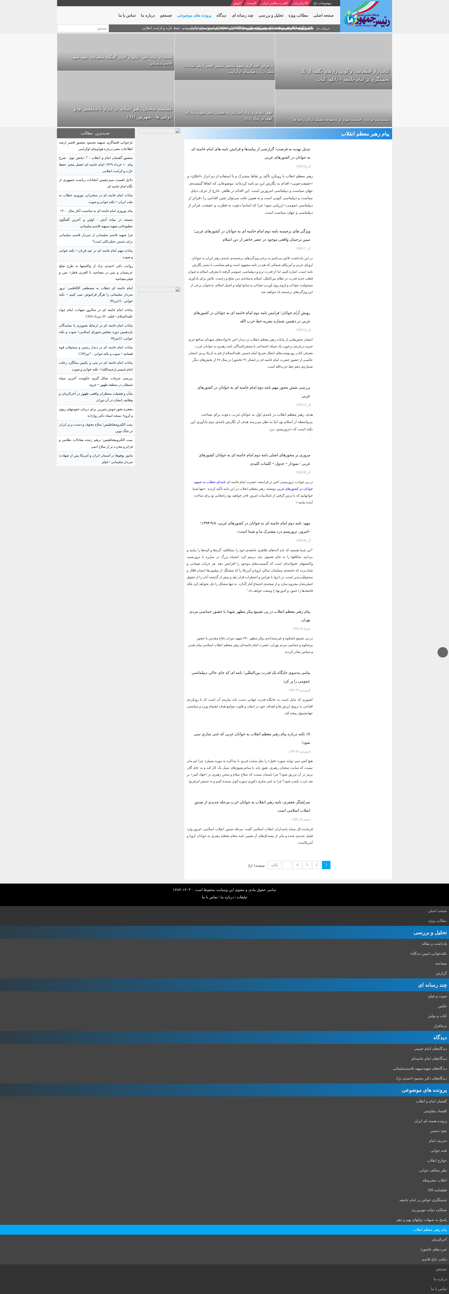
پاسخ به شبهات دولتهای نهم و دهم (422, 1220)
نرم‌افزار (440, 1026)
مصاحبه (441, 963)
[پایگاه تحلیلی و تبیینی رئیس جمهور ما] (159, 206)
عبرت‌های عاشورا (434, 1249)
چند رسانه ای (432, 985)
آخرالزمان (299, 3)
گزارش (441, 973)
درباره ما (227, 897)
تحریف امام (438, 1141)
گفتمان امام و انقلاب (431, 1101)
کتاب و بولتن (437, 1016)
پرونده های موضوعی (424, 1090)
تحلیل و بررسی (430, 932)
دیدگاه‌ (440, 1037)
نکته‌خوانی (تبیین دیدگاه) (429, 953)
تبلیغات (242, 897)
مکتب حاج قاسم (434, 1259)
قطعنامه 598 (437, 1190)
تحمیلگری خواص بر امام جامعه (423, 1200)
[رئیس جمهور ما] (366, 16)
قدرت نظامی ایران (274, 3)
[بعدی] (287, 865)
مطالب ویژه (437, 921)
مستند (251, 3)
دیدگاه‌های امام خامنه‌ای (429, 1059)
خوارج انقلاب (437, 1160)
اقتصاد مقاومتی (435, 1111)
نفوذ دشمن (438, 1131)
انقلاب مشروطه (434, 1180)
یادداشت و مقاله (434, 944)
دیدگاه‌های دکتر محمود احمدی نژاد (421, 1078)
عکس (442, 1006)
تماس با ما (210, 897)
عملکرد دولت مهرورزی (429, 1210)
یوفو (236, 3)
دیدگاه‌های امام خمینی (430, 1049)
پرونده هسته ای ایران (430, 1121)
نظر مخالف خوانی (433, 1170)
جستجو (441, 1269)
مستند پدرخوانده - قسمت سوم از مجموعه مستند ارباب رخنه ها (341, 119)
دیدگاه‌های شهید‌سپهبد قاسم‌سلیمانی (420, 1068)
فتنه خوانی (439, 1151)
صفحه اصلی (437, 911)
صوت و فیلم (437, 996)
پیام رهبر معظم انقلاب (430, 1230)
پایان (274, 865)
